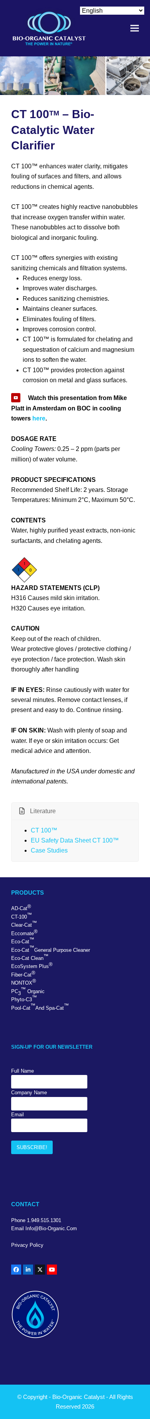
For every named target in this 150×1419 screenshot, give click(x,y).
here (38, 418)
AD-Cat (21, 907)
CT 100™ (44, 830)
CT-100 (21, 916)
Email (17, 1114)
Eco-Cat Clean (29, 957)
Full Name (22, 1071)
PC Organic (28, 991)
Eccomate (24, 932)
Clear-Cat (24, 924)
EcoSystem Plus (32, 965)
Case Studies (49, 850)
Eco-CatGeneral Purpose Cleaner (50, 949)
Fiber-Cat (23, 974)
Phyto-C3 (24, 998)
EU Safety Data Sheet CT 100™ (75, 840)
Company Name (29, 1092)
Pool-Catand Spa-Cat (40, 1006)
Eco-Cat (22, 940)
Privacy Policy (27, 1245)
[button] (134, 28)
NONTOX (23, 982)
